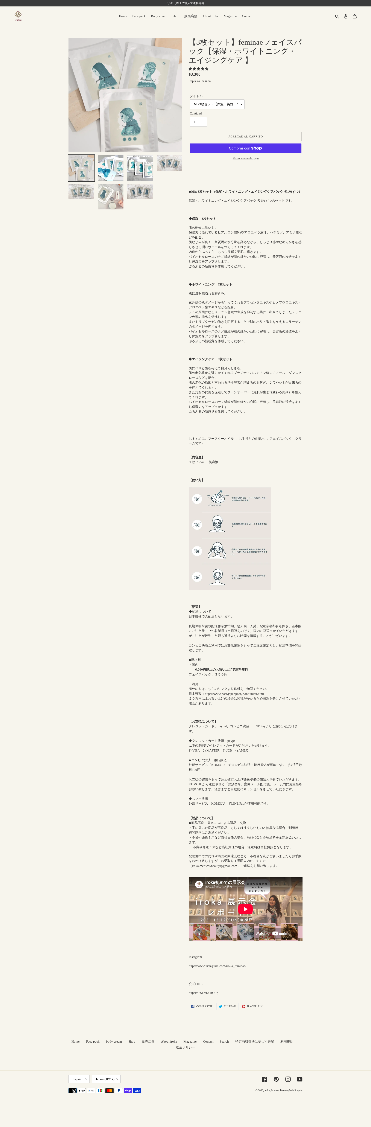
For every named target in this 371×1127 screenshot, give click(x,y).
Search (224, 1041)
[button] (199, 69)
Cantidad (196, 113)
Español (78, 1079)
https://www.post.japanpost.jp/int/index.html (234, 693)
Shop (131, 1041)
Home (75, 1041)
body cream (114, 1041)
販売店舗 (148, 1041)
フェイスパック (280, 438)
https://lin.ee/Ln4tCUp (203, 992)
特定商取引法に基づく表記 (254, 1041)
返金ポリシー (185, 1047)
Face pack (93, 1041)
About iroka (169, 1041)
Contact (208, 1041)
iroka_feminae (272, 1090)
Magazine (190, 1041)
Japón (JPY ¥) (105, 1079)
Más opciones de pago (246, 158)
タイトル (196, 96)
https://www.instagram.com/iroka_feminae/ (217, 966)
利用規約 (286, 1041)
